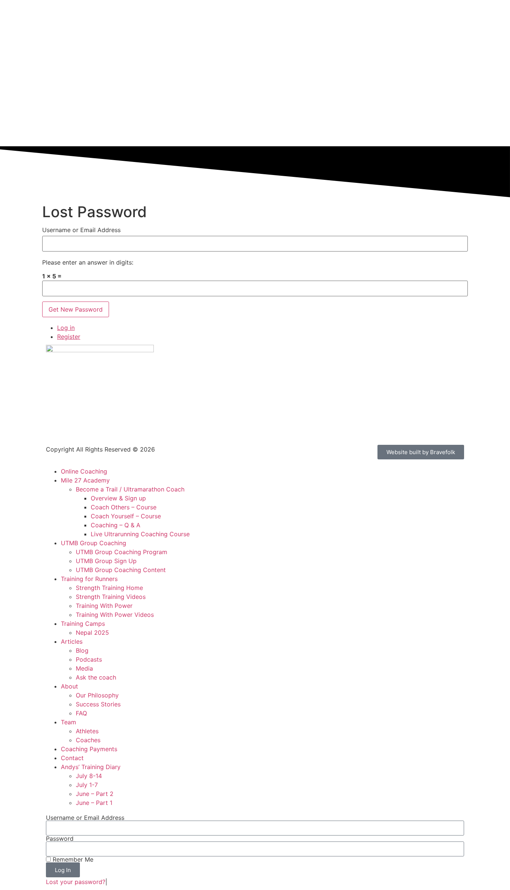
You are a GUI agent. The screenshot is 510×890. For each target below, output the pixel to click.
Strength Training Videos (111, 596)
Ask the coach (96, 677)
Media (84, 668)
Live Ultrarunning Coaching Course (140, 534)
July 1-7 (87, 784)
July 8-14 (89, 776)
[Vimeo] (329, 354)
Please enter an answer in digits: (87, 262)
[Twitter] (288, 354)
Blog (82, 650)
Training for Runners (89, 579)
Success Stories (98, 704)
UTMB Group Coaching (93, 543)
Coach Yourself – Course (126, 516)
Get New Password (76, 309)
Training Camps (83, 623)
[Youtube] (350, 354)
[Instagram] (309, 354)
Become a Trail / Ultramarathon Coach (130, 489)
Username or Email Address (81, 230)
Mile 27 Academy (85, 480)
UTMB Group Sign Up (106, 561)
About (69, 686)
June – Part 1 (94, 802)
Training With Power (104, 605)
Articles (72, 641)
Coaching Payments (89, 749)
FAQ (81, 713)
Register (68, 336)
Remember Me (72, 859)
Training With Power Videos (115, 614)
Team (68, 722)
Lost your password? (75, 882)
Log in (66, 327)
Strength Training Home (109, 587)
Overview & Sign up (118, 498)
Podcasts (89, 659)
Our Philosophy (97, 695)
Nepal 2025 (92, 632)
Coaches (88, 740)
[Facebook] (268, 354)
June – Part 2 (94, 793)
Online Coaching (84, 471)
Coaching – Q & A (115, 525)
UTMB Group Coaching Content (121, 570)
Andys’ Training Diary (91, 767)
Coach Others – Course (123, 507)
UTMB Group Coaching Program (121, 552)
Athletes (87, 731)
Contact (72, 758)
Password (60, 838)
